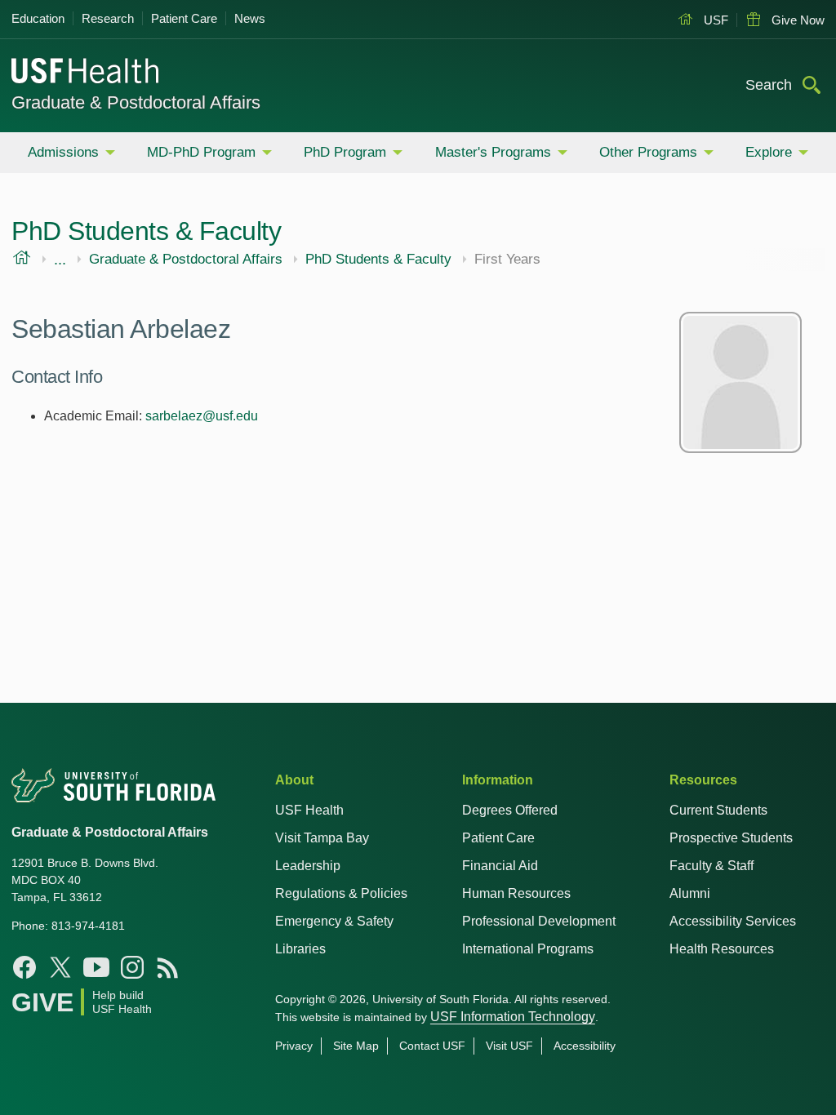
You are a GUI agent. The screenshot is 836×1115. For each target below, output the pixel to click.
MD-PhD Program (201, 152)
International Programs (528, 949)
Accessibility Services (732, 921)
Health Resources (721, 949)
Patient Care (184, 18)
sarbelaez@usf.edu (201, 416)
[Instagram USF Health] (132, 967)
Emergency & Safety (334, 921)
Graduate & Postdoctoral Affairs (135, 102)
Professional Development (539, 921)
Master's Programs (493, 152)
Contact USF (432, 1045)
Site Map (356, 1045)
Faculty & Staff (711, 866)
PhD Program (345, 152)
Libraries (300, 949)
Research (108, 18)
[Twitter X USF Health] (60, 967)
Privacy (294, 1045)
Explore (768, 152)
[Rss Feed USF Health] (168, 967)
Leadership (307, 866)
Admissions (63, 152)
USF (714, 20)
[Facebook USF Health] (24, 967)
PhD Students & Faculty (378, 259)
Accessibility (585, 1045)
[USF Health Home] (85, 72)
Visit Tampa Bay (322, 838)
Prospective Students (731, 838)
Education (37, 18)
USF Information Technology (512, 1017)
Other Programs (648, 152)
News (249, 18)
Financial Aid (500, 866)
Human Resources (516, 893)
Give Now (796, 20)
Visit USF (509, 1045)
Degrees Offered (510, 810)
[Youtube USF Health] (96, 967)
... (60, 259)
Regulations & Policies (341, 893)
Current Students (718, 810)
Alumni (689, 893)
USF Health (309, 810)
